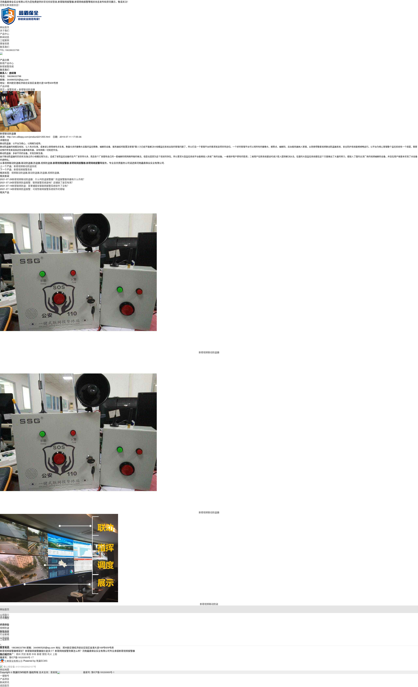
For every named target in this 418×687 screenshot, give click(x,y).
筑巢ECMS (41, 661)
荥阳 (44, 654)
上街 (55, 654)
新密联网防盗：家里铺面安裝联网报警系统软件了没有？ (40, 185)
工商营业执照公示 (13, 661)
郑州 (18, 654)
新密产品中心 (7, 63)
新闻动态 (4, 37)
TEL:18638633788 (9, 50)
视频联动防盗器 (19, 172)
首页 (2, 89)
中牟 (34, 654)
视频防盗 (4, 627)
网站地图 (4, 669)
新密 (39, 654)
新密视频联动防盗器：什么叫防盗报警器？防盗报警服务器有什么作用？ (48, 179)
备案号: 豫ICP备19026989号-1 (98, 672)
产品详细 (4, 86)
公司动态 (4, 637)
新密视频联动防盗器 (209, 352)
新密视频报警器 (49, 1)
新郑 (28, 654)
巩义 (49, 654)
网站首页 (4, 27)
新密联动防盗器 (27, 89)
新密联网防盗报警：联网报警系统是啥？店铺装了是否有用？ (43, 182)
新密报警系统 (7, 66)
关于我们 (4, 30)
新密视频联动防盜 (209, 604)
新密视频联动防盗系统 (25, 166)
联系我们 (4, 46)
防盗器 (43, 172)
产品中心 (4, 33)
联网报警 (4, 624)
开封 (23, 654)
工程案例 (4, 40)
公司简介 (4, 614)
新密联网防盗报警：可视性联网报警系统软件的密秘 (38, 189)
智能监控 (4, 631)
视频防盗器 (53, 172)
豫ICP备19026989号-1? (21, 657)
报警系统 (11, 89)
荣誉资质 (4, 43)
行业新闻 (4, 634)
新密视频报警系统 (23, 169)
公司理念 (4, 618)
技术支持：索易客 (48, 672)
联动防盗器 (34, 172)
